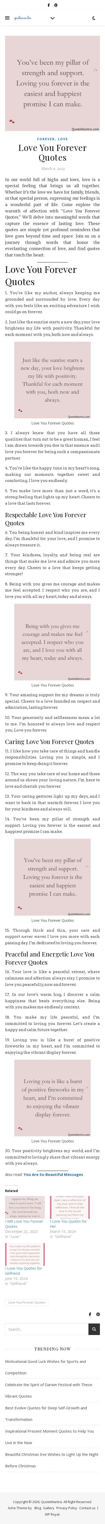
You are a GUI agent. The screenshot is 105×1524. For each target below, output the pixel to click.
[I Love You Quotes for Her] (70, 1207)
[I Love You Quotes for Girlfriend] (25, 1254)
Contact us (87, 1508)
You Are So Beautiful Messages (53, 1174)
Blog (37, 1508)
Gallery (48, 1508)
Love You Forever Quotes (26, 1302)
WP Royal (52, 1514)
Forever (46, 139)
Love (63, 139)
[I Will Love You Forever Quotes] (25, 1207)
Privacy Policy (66, 1508)
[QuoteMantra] (23, 18)
